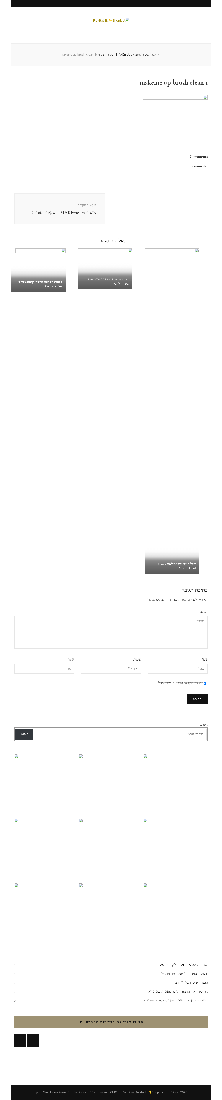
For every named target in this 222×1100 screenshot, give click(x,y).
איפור (145, 55)
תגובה (204, 611)
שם (205, 659)
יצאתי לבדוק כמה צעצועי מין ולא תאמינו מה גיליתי (175, 1000)
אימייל (136, 659)
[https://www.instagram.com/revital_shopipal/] (33, 1040)
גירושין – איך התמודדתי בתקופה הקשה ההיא (178, 991)
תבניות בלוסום (88, 1092)
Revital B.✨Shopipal (149, 1092)
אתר (71, 659)
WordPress (50, 1092)
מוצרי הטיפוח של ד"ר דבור (190, 982)
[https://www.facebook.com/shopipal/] (20, 1040)
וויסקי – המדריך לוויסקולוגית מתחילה (183, 973)
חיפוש (204, 724)
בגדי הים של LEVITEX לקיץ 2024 (184, 964)
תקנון (39, 1092)
